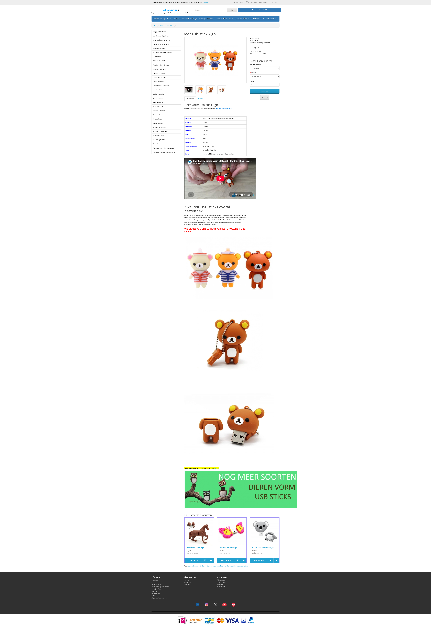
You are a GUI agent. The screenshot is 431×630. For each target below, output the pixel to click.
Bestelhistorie (221, 582)
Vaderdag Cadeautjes (160, 131)
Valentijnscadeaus (158, 136)
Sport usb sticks (158, 106)
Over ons (154, 591)
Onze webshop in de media (160, 587)
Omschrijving (190, 99)
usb (193, 566)
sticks (208, 566)
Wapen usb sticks (158, 115)
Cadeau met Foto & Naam (224, 19)
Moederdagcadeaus (159, 127)
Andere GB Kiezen (255, 64)
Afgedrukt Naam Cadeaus (161, 65)
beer (189, 566)
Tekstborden (256, 19)
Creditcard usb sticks (159, 77)
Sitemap (187, 584)
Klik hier (216, 468)
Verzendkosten (156, 584)
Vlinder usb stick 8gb (228, 548)
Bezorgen (155, 580)
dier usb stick (231, 566)
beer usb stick (215, 566)
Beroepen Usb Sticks (159, 69)
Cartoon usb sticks (159, 73)
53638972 (206, 2)
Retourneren (188, 582)
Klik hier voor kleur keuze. (224, 108)
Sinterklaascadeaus (159, 144)
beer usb (223, 566)
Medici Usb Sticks (158, 94)
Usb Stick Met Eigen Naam (162, 19)
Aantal (252, 81)
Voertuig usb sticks (159, 111)
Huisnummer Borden (242, 19)
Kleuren (253, 73)
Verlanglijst (220, 584)
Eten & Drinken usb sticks (161, 86)
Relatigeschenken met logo (161, 40)
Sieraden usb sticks (159, 102)
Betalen (154, 596)
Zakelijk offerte (156, 589)
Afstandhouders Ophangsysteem (163, 148)
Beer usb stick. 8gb (166, 25)
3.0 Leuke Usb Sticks (159, 61)
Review (200, 99)
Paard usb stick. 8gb (195, 548)
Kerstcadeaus (157, 119)
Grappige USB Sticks (206, 19)
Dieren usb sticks (158, 82)
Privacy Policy (156, 593)
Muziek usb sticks (158, 98)
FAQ (153, 582)
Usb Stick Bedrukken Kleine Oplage (185, 19)
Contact (186, 580)
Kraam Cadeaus (158, 123)
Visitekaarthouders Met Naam (162, 53)
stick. (196, 566)
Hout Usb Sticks (158, 90)
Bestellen (264, 91)
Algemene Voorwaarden (159, 598)
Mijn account (221, 580)
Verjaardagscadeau (269, 19)
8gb (200, 566)
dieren (204, 566)
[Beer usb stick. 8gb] (215, 60)
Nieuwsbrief (221, 587)
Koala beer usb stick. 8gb (263, 548)
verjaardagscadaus (242, 566)
